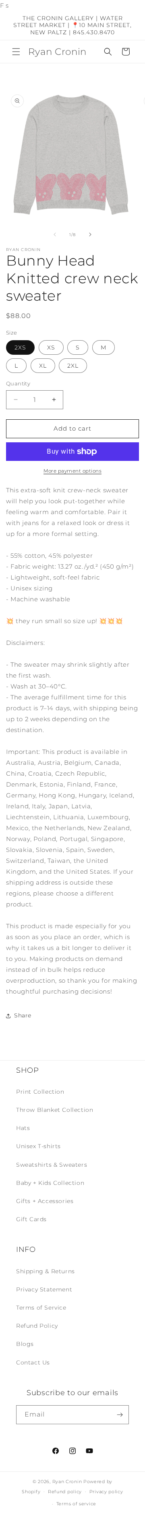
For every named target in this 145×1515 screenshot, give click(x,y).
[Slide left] (55, 234)
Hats (23, 1128)
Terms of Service (41, 1307)
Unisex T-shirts (38, 1146)
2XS (20, 347)
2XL (73, 365)
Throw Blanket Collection (54, 1109)
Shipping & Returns (45, 1271)
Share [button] (22, 1015)
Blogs (25, 1344)
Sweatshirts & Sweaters (51, 1164)
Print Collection (40, 1091)
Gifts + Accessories (44, 1201)
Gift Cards (31, 1219)
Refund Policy (37, 1325)
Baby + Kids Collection (50, 1182)
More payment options (73, 471)
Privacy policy (106, 1491)
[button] (16, 52)
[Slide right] (90, 234)
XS (51, 347)
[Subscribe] (119, 1414)
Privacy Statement (44, 1289)
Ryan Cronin (67, 1481)
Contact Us (33, 1362)
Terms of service (76, 1504)
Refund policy (65, 1491)
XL (43, 365)
